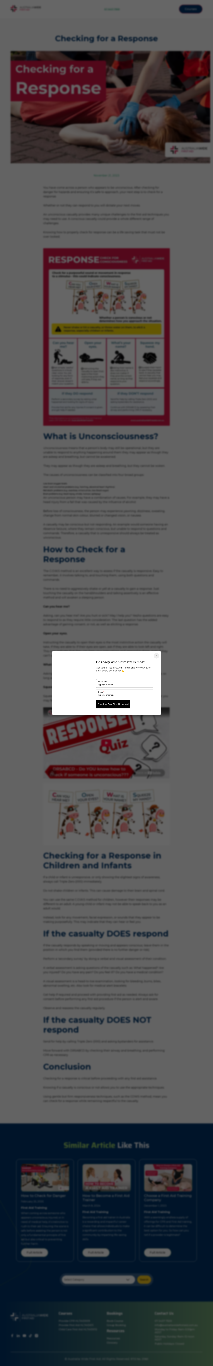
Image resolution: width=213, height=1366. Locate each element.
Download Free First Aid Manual (113, 704)
